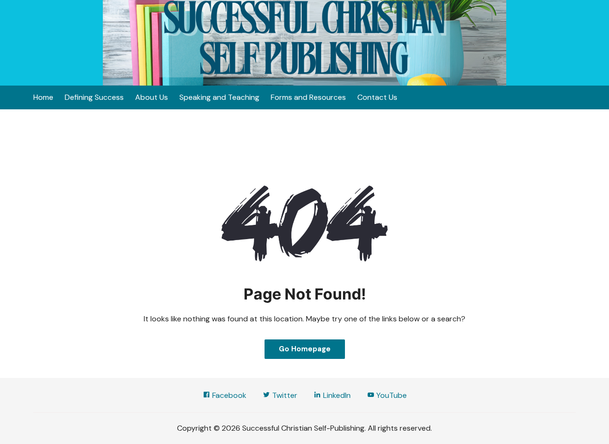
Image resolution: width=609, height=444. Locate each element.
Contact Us (377, 97)
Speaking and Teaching (219, 97)
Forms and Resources (308, 97)
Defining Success (94, 97)
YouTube (390, 395)
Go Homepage (305, 349)
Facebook (228, 395)
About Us (151, 97)
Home (43, 97)
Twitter (283, 395)
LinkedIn (336, 395)
